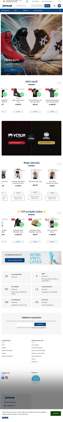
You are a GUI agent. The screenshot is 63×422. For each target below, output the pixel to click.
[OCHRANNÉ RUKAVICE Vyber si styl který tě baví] (31, 243)
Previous (58, 62)
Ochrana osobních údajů (38, 330)
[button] (4, 34)
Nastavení (5, 417)
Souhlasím (55, 413)
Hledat (47, 5)
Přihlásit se (40, 303)
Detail (18, 91)
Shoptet (9, 397)
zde (27, 414)
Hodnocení (34, 341)
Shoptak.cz (17, 397)
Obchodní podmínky (47, 1)
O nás (3, 324)
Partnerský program (7, 335)
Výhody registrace (36, 335)
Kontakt (4, 327)
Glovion (34, 338)
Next (60, 62)
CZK (59, 1)
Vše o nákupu (35, 1)
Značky (4, 333)
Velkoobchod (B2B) (7, 330)
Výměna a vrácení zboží (38, 333)
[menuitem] (7, 10)
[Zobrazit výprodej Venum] (17, 117)
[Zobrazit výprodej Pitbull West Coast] (14, 34)
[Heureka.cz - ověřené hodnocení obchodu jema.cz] (46, 358)
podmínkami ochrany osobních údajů (38, 307)
